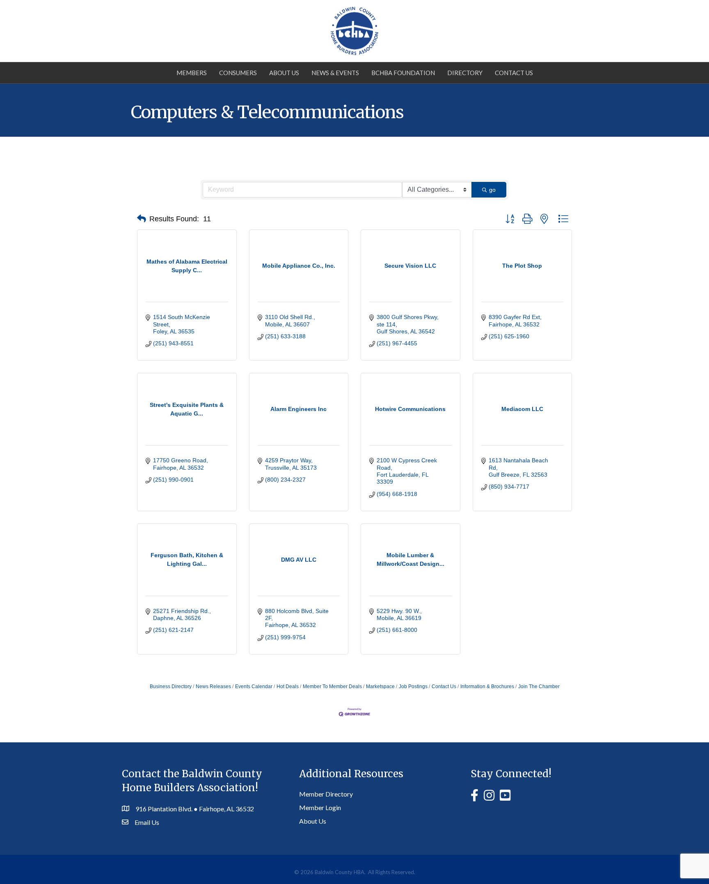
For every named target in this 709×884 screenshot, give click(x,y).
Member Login (320, 807)
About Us (284, 72)
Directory (465, 72)
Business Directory (171, 686)
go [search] (492, 189)
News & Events (335, 72)
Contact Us (514, 72)
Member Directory (326, 794)
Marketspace (380, 686)
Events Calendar (253, 686)
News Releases (213, 686)
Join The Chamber (539, 686)
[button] (141, 218)
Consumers (238, 72)
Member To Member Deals (332, 686)
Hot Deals (288, 686)
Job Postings (413, 686)
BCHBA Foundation (403, 72)
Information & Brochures (487, 686)
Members (191, 72)
